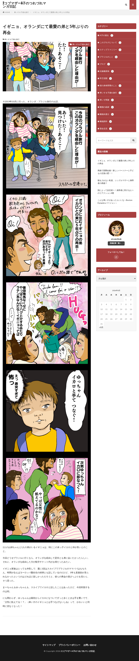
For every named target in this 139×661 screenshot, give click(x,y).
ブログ (104, 64)
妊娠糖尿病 (106, 71)
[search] (133, 140)
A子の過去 (106, 35)
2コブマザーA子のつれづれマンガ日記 (24, 4)
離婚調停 (105, 121)
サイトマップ (49, 645)
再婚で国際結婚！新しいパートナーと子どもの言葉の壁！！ (116, 171)
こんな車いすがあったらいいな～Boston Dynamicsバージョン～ (115, 201)
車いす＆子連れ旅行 (21, 12)
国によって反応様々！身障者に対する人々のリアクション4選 (116, 191)
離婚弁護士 (106, 114)
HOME (7, 12)
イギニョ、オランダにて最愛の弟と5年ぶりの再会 (51, 12)
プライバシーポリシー (69, 645)
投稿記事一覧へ (115, 243)
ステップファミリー (110, 49)
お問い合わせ (90, 645)
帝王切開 (105, 78)
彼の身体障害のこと (110, 85)
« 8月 (101, 327)
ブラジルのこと (108, 57)
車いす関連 (106, 100)
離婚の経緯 (106, 107)
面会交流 (105, 128)
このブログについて (110, 42)
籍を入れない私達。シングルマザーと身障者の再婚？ (116, 181)
